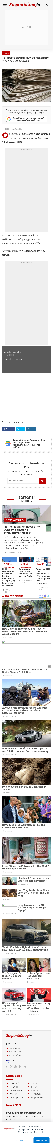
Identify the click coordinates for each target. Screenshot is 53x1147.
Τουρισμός (36, 1094)
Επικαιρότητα (16, 1097)
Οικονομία (15, 1083)
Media (6, 53)
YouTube (16, 1066)
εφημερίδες (18, 422)
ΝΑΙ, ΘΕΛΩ (41, 1140)
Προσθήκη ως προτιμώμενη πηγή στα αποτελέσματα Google (28, 119)
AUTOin (34, 1090)
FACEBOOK (10, 429)
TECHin (34, 1083)
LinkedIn (20, 1066)
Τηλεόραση (31, 422)
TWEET (22, 429)
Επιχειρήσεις (16, 1090)
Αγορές (13, 1094)
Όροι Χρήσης (15, 1055)
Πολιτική (14, 1087)
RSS (24, 1066)
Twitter (12, 1066)
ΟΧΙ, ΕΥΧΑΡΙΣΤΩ (22, 1140)
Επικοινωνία (15, 1051)
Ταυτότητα (14, 1048)
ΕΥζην (34, 1087)
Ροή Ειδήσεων (38, 1097)
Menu (5, 4)
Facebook (8, 1066)
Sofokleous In (24, 4)
